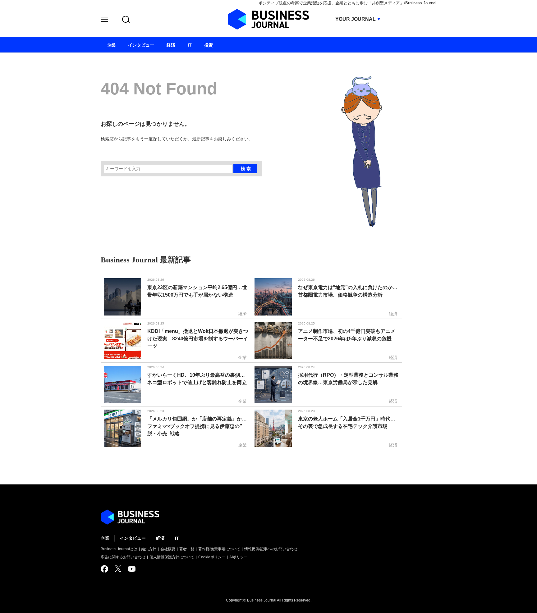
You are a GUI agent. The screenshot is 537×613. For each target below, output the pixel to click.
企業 (105, 538)
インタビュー (133, 538)
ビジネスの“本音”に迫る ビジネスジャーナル (130, 517)
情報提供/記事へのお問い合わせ (270, 549)
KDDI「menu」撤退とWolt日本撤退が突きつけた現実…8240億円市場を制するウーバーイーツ (197, 339)
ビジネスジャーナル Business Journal (268, 19)
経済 (160, 538)
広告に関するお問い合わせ (123, 557)
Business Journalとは (119, 549)
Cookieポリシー (211, 557)
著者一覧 (186, 549)
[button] (104, 20)
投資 (208, 45)
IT (177, 538)
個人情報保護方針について (171, 557)
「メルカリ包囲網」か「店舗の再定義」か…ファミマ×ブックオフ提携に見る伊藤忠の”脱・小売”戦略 (197, 426)
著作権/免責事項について (219, 549)
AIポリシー (238, 557)
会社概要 (167, 549)
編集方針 (148, 549)
